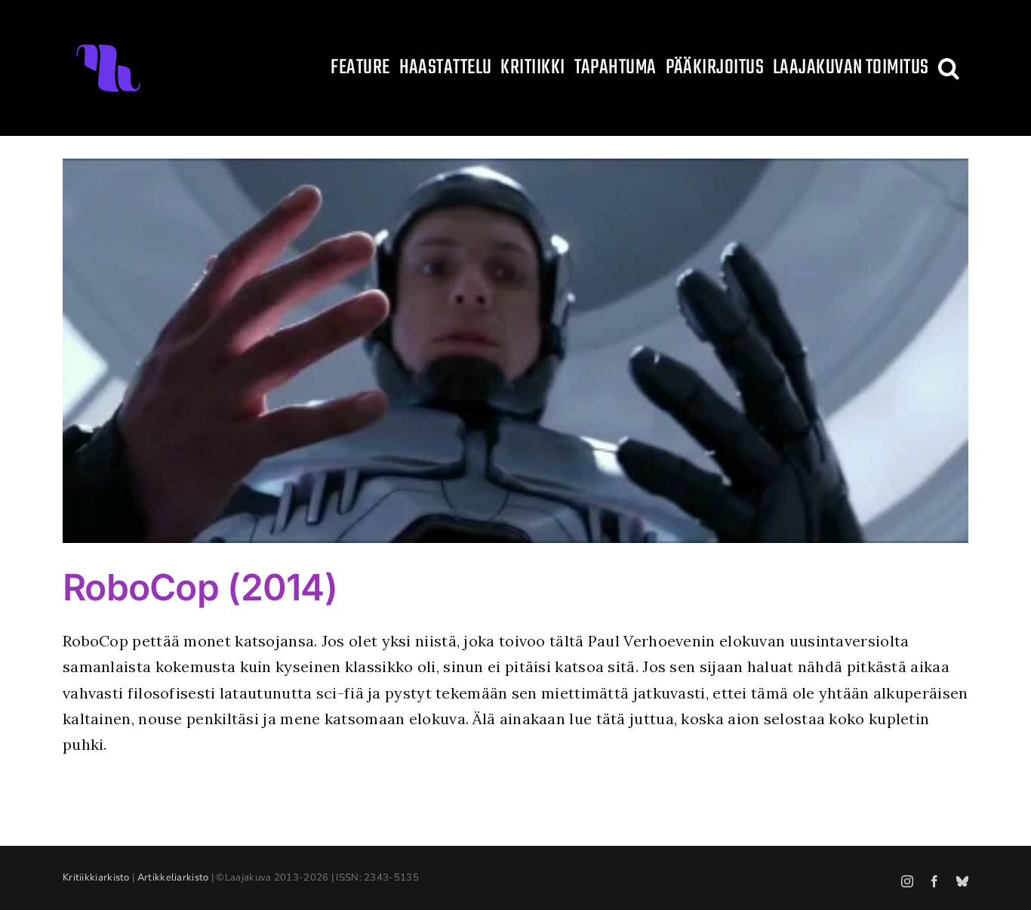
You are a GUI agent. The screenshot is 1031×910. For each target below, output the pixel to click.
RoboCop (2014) (200, 587)
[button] (948, 68)
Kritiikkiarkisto (96, 877)
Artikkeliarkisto (173, 877)
